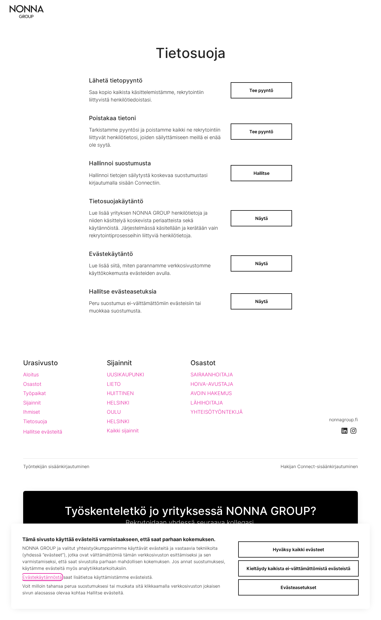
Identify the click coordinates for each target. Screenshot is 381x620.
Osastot (32, 384)
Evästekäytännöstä (42, 577)
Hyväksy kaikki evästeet (298, 549)
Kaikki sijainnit (123, 430)
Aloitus (31, 374)
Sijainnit (32, 403)
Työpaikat (34, 393)
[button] (261, 301)
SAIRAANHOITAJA (212, 374)
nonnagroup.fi (343, 419)
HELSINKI (118, 403)
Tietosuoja (35, 421)
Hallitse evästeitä (42, 432)
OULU (114, 412)
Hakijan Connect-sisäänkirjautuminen (319, 466)
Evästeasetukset (298, 587)
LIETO (114, 384)
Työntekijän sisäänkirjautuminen (56, 466)
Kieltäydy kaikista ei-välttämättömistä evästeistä (298, 568)
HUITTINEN (120, 393)
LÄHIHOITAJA (207, 403)
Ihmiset (31, 412)
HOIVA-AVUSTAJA (212, 384)
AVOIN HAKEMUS (211, 393)
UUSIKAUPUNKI (125, 374)
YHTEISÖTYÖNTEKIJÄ (217, 412)
